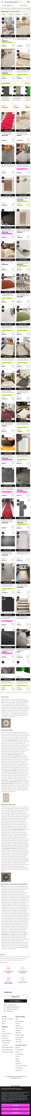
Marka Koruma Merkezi (7, 1019)
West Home (15, 960)
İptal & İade (4, 1036)
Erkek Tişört (18, 1039)
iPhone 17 (17, 1052)
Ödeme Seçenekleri (6, 1033)
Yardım (3, 1031)
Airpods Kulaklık (19, 1028)
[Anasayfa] (2, 8)
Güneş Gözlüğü (19, 1054)
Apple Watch (18, 1032)
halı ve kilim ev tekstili (23, 947)
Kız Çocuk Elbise (19, 1049)
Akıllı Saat (17, 1025)
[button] (21, 34)
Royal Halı (6, 958)
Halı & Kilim (19, 8)
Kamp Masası (18, 1070)
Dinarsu (10, 958)
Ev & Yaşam (6, 8)
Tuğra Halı (26, 14)
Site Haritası (5, 1045)
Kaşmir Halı (18, 14)
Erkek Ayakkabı (19, 1037)
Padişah (2, 958)
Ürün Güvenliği (5, 1042)
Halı (24, 8)
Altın (16, 1019)
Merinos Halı (27, 956)
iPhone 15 (17, 1047)
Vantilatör (17, 1061)
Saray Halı (15, 958)
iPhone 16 (17, 1056)
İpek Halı (11, 14)
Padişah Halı (21, 956)
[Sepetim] (28, 2)
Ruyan (25, 958)
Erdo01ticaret (21, 958)
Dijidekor (21, 960)
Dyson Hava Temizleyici (21, 1065)
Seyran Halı (9, 960)
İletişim (3, 1023)
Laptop (17, 1059)
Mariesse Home (3, 960)
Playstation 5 (18, 1030)
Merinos (4, 14)
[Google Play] (10, 1081)
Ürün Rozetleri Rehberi (7, 1049)
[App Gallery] (20, 1081)
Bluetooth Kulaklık (19, 1035)
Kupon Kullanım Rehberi (7, 1047)
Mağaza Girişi (15, 996)
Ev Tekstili (13, 8)
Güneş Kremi (18, 1063)
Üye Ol (3, 1029)
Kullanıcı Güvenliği (6, 1040)
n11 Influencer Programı (7, 1052)
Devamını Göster (4, 962)
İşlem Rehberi (5, 1038)
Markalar (4, 1021)
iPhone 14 (17, 1023)
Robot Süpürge (19, 1021)
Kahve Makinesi (19, 1068)
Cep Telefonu (18, 1041)
